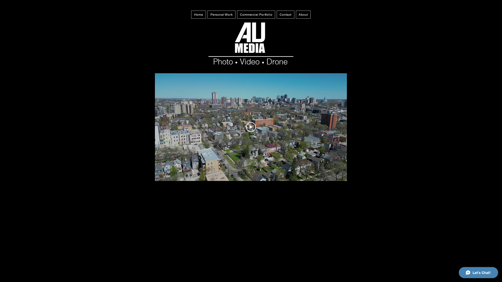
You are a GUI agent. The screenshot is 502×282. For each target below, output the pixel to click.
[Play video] (251, 127)
